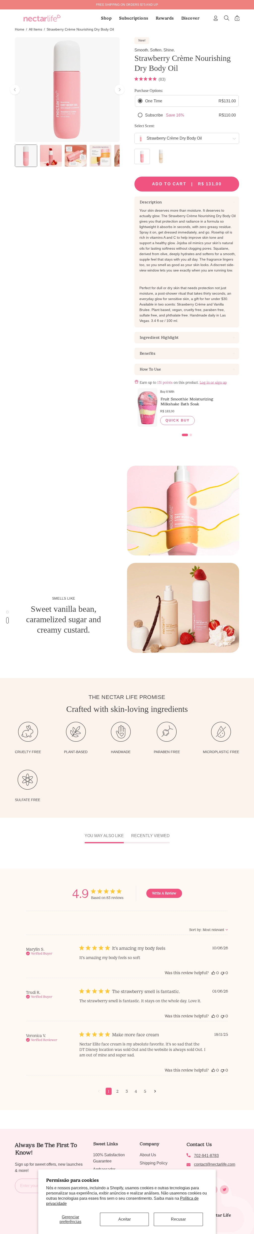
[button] (133, 18)
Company (149, 1143)
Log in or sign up (213, 382)
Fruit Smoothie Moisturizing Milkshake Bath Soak (186, 401)
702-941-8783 (206, 1156)
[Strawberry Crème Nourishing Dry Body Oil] (26, 156)
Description (150, 202)
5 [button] (145, 1091)
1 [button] (108, 1091)
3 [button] (127, 1091)
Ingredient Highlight (159, 337)
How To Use (150, 369)
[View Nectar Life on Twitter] (224, 1189)
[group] (127, 4)
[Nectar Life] (42, 18)
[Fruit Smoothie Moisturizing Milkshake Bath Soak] (147, 407)
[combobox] (208, 930)
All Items (35, 29)
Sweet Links (105, 1143)
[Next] (120, 90)
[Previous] (15, 90)
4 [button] (136, 1091)
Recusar (178, 1219)
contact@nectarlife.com (214, 1164)
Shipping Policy (153, 1163)
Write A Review (164, 893)
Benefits (147, 353)
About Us (148, 1155)
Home (19, 29)
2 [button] (117, 1091)
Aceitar (124, 1219)
